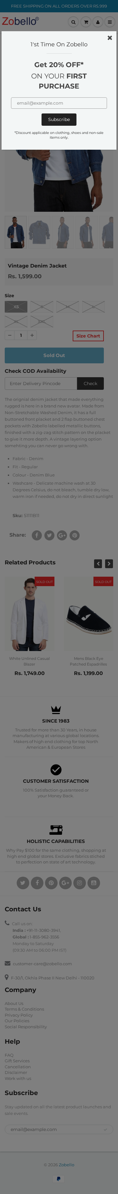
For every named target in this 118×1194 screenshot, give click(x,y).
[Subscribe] (59, 119)
